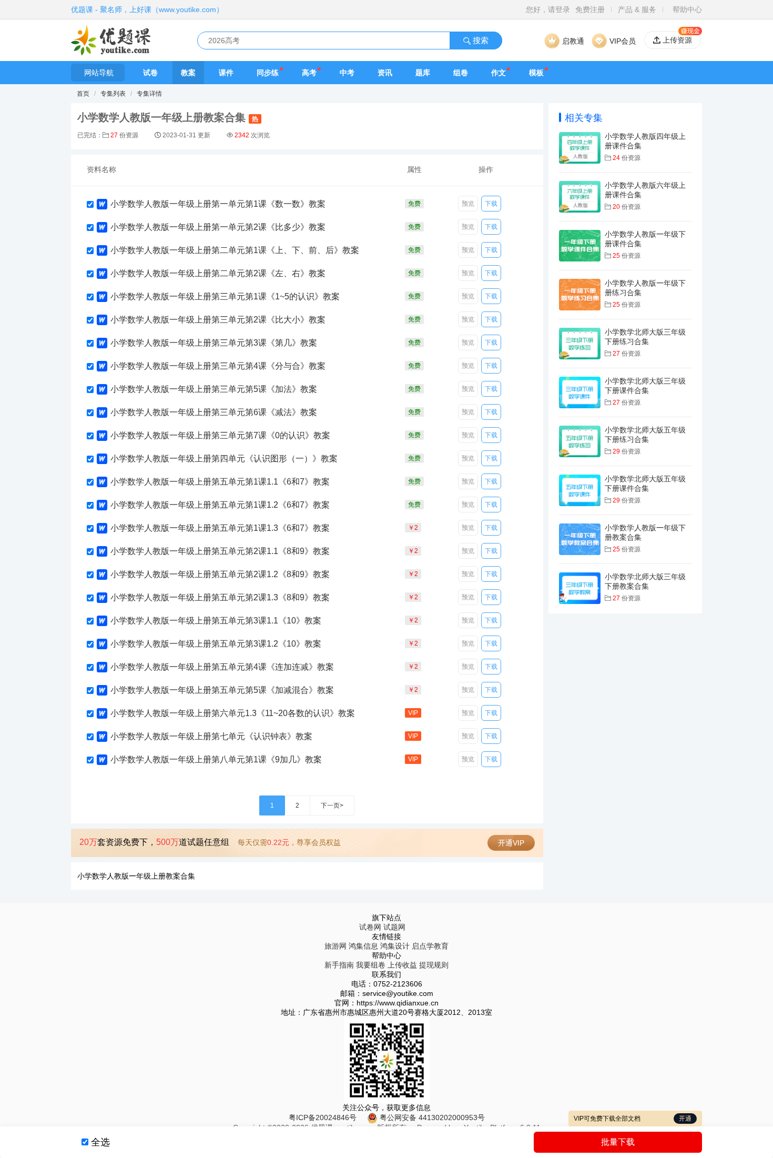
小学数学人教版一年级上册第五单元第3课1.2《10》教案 (215, 643)
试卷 (150, 72)
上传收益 (402, 965)
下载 (491, 203)
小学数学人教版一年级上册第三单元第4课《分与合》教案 (218, 365)
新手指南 (339, 965)
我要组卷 (370, 965)
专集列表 (113, 93)
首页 (83, 93)
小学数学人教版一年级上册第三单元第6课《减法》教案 (213, 412)
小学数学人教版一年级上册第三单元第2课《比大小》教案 (218, 319)
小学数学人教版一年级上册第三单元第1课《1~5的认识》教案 (225, 296)
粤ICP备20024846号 (323, 1117)
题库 (422, 72)
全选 (100, 1142)
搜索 (480, 40)
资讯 (385, 72)
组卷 (460, 72)
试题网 (394, 927)
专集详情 (149, 93)
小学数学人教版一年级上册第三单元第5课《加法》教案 (213, 389)
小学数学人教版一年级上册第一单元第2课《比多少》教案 (218, 227)
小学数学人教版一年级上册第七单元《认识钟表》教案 (211, 736)
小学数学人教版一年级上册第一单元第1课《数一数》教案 (218, 203)
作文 (498, 72)
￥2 (413, 527)
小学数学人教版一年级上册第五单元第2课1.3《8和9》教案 (220, 597)
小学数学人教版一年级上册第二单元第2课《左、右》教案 (218, 273)
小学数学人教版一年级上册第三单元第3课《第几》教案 (213, 342)
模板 (536, 72)
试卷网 (370, 927)
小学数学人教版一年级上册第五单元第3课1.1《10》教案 (215, 620)
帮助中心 (687, 9)
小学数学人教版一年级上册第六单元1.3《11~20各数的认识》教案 (232, 713)
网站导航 (99, 72)
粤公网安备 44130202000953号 (431, 1117)
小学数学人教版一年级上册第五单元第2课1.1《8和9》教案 (220, 551)
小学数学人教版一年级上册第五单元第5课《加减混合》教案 (222, 690)
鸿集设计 (395, 946)
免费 (414, 203)
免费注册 (590, 9)
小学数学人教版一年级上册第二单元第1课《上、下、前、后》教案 (234, 250)
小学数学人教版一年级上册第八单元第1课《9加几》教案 (216, 759)
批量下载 (618, 1141)
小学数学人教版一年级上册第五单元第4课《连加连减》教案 (222, 666)
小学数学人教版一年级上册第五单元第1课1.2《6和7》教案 (220, 504)
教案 (188, 72)
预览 (468, 203)
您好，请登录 (548, 9)
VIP (413, 713)
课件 (226, 72)
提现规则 (434, 965)
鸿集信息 (363, 946)
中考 (347, 72)
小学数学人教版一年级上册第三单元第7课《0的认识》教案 (220, 435)
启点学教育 (430, 946)
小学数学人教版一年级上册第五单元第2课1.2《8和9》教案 (220, 574)
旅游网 (335, 946)
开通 (685, 1118)
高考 (309, 72)
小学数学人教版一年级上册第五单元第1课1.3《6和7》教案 (220, 527)
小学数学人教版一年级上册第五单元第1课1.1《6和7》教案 (220, 481)
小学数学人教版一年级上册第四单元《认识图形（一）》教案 (224, 458)
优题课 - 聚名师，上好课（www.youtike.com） (147, 9)
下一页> (332, 805)
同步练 (268, 72)
